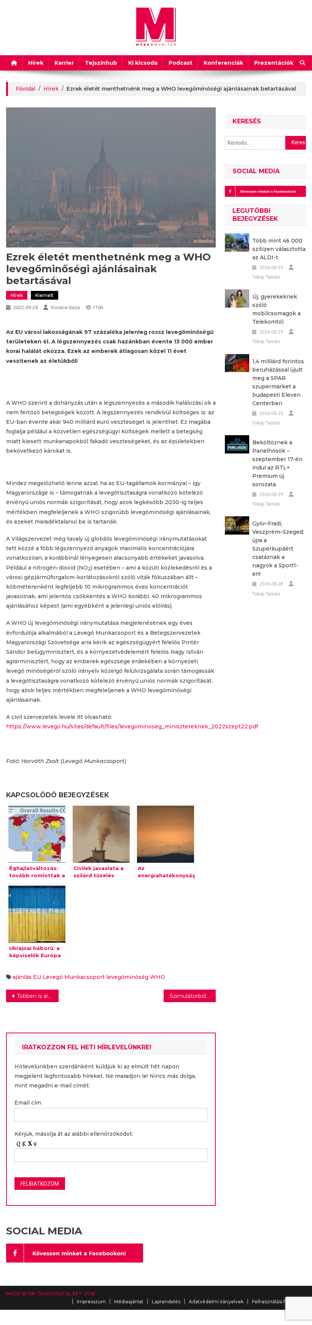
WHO (157, 977)
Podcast (181, 62)
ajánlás (22, 977)
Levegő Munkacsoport (74, 977)
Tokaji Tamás (266, 277)
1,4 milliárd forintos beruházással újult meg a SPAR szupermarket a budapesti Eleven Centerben (278, 382)
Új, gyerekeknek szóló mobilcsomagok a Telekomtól (276, 309)
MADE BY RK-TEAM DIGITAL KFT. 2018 (50, 1293)
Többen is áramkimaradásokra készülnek (38, 996)
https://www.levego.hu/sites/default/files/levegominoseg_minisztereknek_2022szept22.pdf (132, 726)
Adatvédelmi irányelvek (216, 1301)
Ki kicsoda (143, 62)
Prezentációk (273, 62)
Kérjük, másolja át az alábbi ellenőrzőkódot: (73, 1133)
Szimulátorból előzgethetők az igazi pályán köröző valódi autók (193, 996)
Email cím (27, 1102)
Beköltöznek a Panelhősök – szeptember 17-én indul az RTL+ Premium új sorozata (277, 463)
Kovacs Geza (65, 307)
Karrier (64, 62)
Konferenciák (223, 62)
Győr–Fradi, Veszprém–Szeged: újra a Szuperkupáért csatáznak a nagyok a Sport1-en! (278, 548)
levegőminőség (127, 977)
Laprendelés (166, 1301)
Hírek (35, 62)
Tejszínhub (101, 62)
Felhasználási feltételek (279, 1301)
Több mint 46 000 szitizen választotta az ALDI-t (279, 249)
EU (37, 977)
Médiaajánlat (128, 1301)
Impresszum (91, 1301)
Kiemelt (44, 295)
